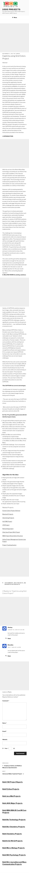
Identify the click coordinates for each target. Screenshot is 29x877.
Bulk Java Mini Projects (11, 796)
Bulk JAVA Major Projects (12, 803)
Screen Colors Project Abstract (11, 510)
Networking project (7, 528)
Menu (15, 17)
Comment (5, 701)
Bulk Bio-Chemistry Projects (13, 827)
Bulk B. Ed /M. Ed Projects (12, 841)
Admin (18, 53)
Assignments (9, 582)
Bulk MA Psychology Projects (14, 855)
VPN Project (5, 525)
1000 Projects (11, 9)
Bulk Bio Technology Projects (14, 820)
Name (4, 723)
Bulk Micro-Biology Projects (13, 848)
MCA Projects (18, 582)
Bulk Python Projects (10, 789)
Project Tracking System (9, 545)
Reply (9, 638)
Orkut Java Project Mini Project (11, 532)
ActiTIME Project (7, 521)
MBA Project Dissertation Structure (12, 536)
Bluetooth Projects (7, 514)
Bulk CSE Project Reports (12, 782)
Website (4, 739)
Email (4, 731)
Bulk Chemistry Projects (12, 834)
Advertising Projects (8, 518)
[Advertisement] (14, 37)
